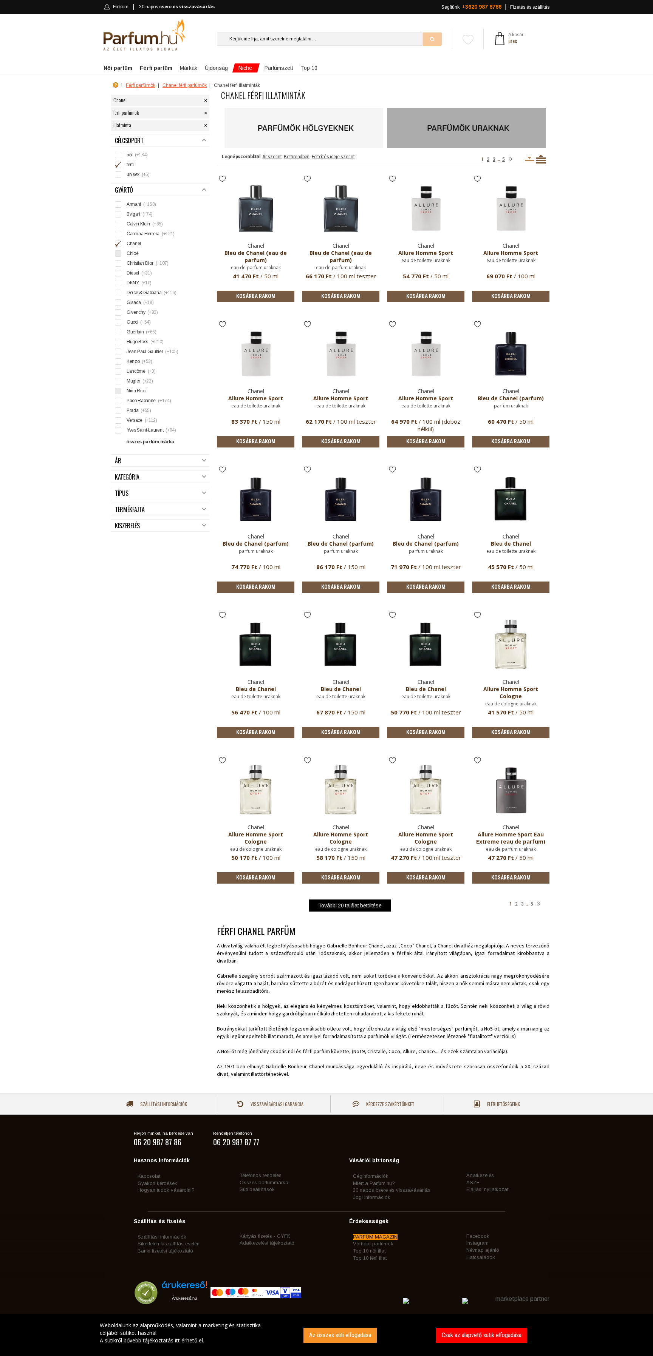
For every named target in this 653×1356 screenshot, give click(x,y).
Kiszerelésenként (529, 159)
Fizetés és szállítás (529, 7)
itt (177, 1340)
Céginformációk (370, 1176)
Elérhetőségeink (503, 1104)
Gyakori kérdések (157, 1183)
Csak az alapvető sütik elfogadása (481, 1335)
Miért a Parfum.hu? (374, 1183)
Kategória (127, 477)
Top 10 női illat (369, 1251)
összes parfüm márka (150, 442)
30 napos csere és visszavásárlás (391, 1190)
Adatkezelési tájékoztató (267, 1243)
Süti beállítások (257, 1189)
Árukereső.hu (184, 1298)
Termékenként (541, 159)
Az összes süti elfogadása (340, 1335)
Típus (121, 493)
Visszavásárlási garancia (276, 1104)
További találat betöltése (349, 905)
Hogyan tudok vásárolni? (166, 1190)
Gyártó (124, 190)
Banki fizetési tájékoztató (165, 1251)
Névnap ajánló (482, 1250)
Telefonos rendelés (261, 1175)
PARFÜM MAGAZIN (375, 1237)
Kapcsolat (149, 1176)
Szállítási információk (163, 1104)
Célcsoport (129, 140)
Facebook (477, 1236)
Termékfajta (129, 509)
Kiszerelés (127, 525)
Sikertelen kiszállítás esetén (169, 1243)
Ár (118, 461)
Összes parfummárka (264, 1182)
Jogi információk (371, 1197)
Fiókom (120, 6)
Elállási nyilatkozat (487, 1189)
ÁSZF (473, 1182)
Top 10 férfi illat (370, 1258)
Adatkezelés (480, 1175)
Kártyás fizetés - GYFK (265, 1236)
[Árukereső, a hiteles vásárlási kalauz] (146, 1300)
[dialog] (326, 1335)
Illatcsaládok (480, 1257)
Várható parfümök (373, 1243)
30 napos (177, 6)
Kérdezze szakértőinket (390, 1104)
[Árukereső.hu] (184, 1287)
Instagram (477, 1243)
